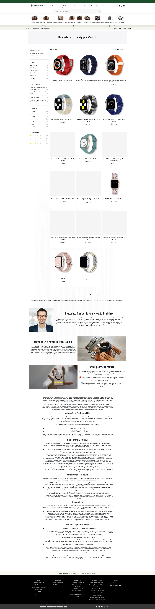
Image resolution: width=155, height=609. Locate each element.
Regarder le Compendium (77, 582)
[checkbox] (39, 50)
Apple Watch (62, 6)
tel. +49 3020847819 (116, 585)
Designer (124, 28)
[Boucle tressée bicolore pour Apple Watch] (62, 104)
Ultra (120, 28)
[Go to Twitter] (102, 607)
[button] (121, 49)
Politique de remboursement (39, 587)
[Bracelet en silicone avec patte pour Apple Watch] (62, 262)
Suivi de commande (58, 585)
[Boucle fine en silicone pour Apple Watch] (88, 144)
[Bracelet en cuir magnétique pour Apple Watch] (62, 144)
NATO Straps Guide (97, 595)
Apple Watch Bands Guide (96, 582)
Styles (98, 6)
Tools (104, 6)
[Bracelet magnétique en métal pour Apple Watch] (88, 223)
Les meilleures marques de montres (77, 591)
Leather (129, 28)
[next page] (97, 294)
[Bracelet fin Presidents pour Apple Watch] (88, 262)
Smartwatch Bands (86, 6)
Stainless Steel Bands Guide (97, 597)
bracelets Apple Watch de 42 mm (94, 519)
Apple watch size (35, 84)
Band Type (34, 62)
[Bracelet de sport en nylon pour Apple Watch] (114, 223)
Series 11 (116, 28)
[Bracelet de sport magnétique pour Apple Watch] (62, 223)
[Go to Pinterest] (107, 607)
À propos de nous (38, 594)
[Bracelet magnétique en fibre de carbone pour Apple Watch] (88, 183)
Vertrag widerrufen (63, 573)
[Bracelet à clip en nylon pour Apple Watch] (88, 65)
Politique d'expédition (58, 582)
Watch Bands (74, 6)
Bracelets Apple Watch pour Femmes (65, 409)
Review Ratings (35, 132)
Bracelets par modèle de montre (77, 594)
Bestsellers (52, 6)
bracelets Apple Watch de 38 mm (99, 514)
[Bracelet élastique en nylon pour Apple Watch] (114, 104)
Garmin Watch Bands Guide (97, 590)
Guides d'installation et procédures (77, 585)
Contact (39, 591)
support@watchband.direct (116, 582)
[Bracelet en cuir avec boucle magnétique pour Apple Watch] (114, 65)
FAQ (77, 596)
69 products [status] (53, 49)
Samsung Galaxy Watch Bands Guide (96, 585)
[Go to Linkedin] (104, 607)
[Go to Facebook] (97, 607)
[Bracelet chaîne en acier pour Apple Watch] (62, 183)
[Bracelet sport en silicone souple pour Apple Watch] (114, 144)
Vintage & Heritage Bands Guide (97, 599)
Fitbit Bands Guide (96, 588)
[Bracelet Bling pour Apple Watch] (114, 183)
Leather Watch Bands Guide (97, 593)
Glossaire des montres (77, 588)
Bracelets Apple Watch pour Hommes (103, 407)
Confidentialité (38, 585)
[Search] (100, 11)
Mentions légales (39, 589)
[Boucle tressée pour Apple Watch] (62, 65)
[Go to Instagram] (99, 607)
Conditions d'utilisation (39, 582)
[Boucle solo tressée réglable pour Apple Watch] (88, 104)
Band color (34, 108)
